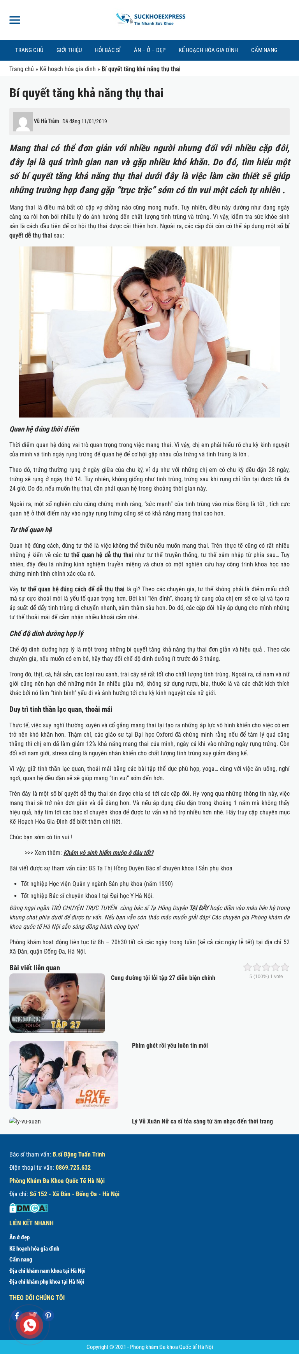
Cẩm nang (264, 50)
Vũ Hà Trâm (46, 121)
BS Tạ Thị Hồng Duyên (116, 868)
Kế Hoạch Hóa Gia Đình (38, 821)
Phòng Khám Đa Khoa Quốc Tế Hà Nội (57, 1181)
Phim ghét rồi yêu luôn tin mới (170, 1045)
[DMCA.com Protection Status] (28, 1207)
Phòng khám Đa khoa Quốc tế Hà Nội (171, 1347)
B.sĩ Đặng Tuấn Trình (79, 1154)
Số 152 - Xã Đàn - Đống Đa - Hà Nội (75, 1194)
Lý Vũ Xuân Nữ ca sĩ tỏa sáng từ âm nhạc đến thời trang (202, 1121)
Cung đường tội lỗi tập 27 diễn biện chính (163, 978)
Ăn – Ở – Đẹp (149, 50)
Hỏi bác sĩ (108, 50)
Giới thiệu (69, 50)
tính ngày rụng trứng (67, 454)
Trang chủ (29, 50)
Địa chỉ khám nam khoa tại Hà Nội (47, 1270)
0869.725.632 (73, 1167)
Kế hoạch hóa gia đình (208, 50)
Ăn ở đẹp (19, 1237)
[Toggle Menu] (14, 20)
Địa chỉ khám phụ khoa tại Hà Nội (46, 1281)
